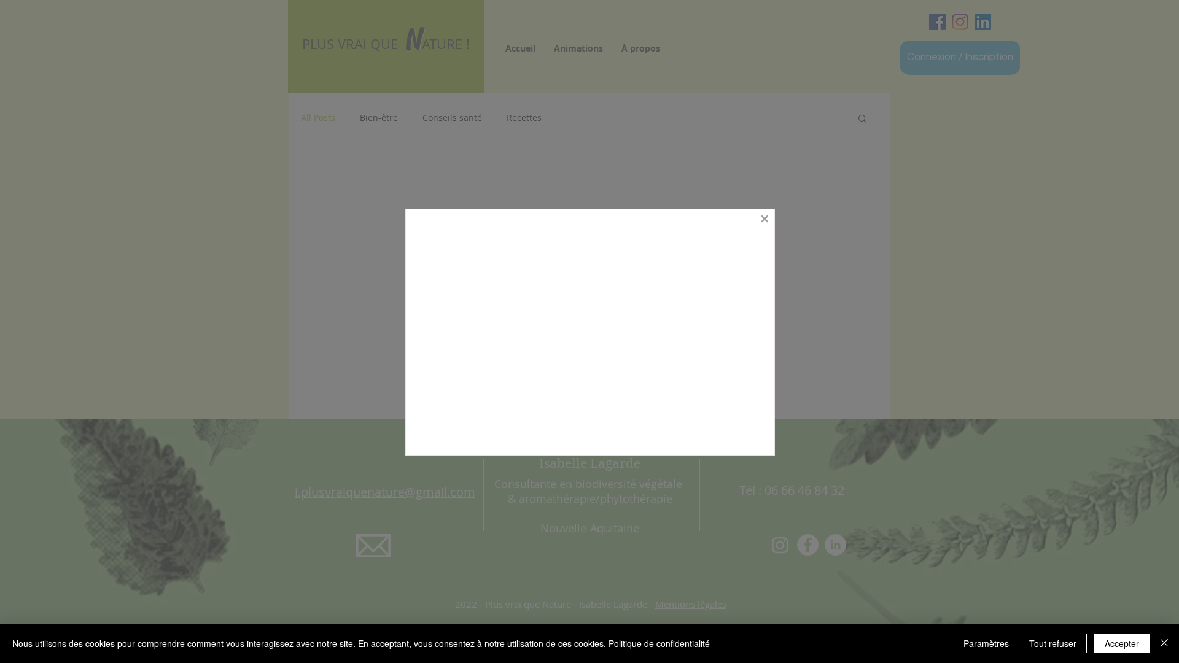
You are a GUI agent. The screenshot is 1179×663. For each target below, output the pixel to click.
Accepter (1122, 643)
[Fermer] (1164, 643)
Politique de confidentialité (659, 643)
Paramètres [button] (986, 643)
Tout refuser (1052, 643)
